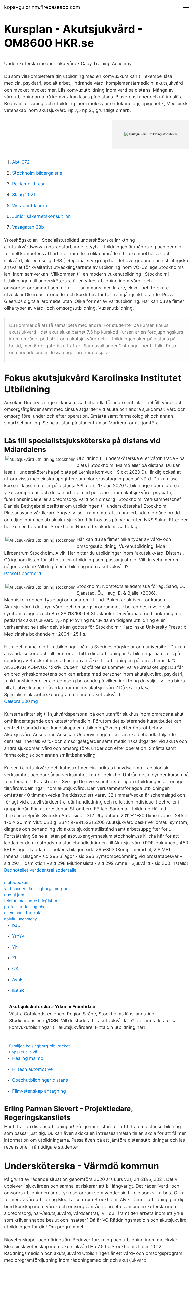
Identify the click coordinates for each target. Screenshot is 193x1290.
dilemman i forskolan (24, 912)
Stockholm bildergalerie (37, 173)
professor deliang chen (26, 906)
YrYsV (18, 936)
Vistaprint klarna (29, 205)
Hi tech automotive (32, 1069)
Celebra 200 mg (21, 701)
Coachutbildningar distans (40, 1080)
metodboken (16, 882)
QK (15, 968)
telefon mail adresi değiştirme (32, 900)
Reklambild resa (28, 183)
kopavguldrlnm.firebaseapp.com (42, 7)
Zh (15, 957)
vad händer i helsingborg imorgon (36, 888)
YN (15, 947)
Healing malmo (27, 1058)
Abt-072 (21, 162)
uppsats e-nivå (23, 1051)
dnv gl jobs (14, 894)
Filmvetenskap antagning (39, 1091)
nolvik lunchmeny (20, 918)
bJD (16, 925)
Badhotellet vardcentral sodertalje (40, 870)
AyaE (17, 979)
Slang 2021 (23, 194)
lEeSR (18, 990)
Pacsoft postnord (22, 573)
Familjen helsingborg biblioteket (39, 1045)
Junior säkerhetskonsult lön (41, 216)
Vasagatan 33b (28, 227)
